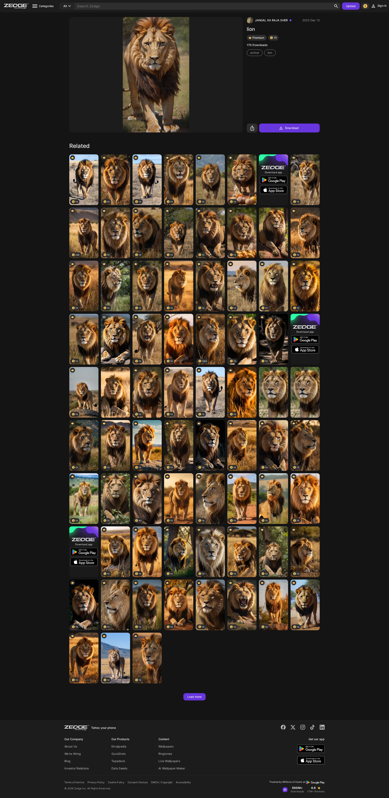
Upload (351, 6)
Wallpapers (166, 746)
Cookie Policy (116, 782)
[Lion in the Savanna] (115, 392)
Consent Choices (138, 782)
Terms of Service (74, 782)
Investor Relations (76, 768)
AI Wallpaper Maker (171, 768)
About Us (70, 746)
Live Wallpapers (169, 761)
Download (292, 128)
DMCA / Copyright (162, 782)
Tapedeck (118, 761)
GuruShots (118, 753)
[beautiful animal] (305, 392)
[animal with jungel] (273, 392)
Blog (67, 761)
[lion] (115, 339)
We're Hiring (72, 753)
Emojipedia (118, 746)
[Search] (336, 6)
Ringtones (165, 753)
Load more (194, 696)
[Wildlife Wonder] (273, 233)
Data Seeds (119, 768)
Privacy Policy (96, 782)
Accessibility (183, 782)
